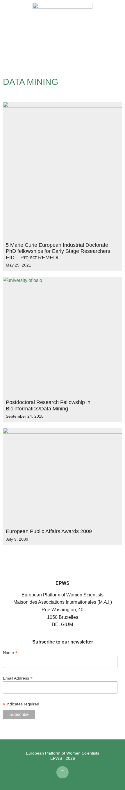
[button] (9, 33)
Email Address (18, 677)
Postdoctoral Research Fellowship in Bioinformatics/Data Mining (48, 405)
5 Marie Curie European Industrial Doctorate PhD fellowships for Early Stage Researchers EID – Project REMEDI (58, 251)
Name (10, 652)
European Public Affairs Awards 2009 (49, 531)
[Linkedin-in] (62, 772)
